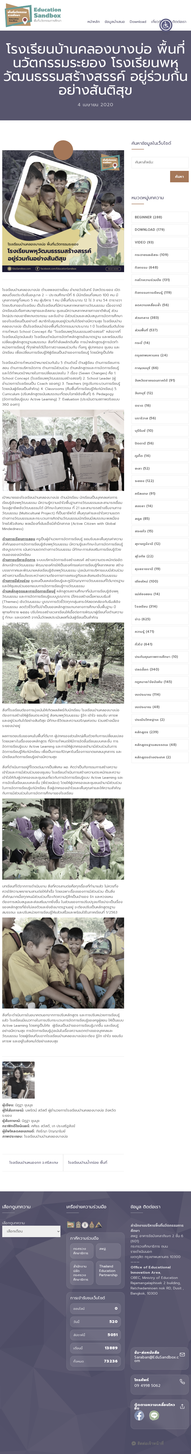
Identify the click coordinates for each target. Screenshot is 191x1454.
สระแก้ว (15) (144, 531)
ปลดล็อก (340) (147, 669)
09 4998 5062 (147, 1386)
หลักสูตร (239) (146, 732)
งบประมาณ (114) (147, 694)
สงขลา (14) (144, 506)
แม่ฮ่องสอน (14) (147, 594)
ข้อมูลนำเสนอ (115, 21)
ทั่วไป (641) (143, 644)
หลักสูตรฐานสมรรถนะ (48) (156, 744)
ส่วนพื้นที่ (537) (146, 330)
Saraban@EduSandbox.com (156, 1359)
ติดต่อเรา (179, 21)
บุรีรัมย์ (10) (144, 430)
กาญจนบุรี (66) (146, 368)
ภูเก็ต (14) (142, 455)
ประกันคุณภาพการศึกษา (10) (156, 656)
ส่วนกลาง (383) (147, 317)
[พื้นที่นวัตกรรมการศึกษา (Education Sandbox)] (32, 15)
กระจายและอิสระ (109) (151, 254)
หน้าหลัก (94, 21)
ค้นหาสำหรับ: (144, 162)
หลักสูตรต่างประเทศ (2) (153, 757)
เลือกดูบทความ (13, 1223)
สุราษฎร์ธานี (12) (147, 543)
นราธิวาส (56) (145, 418)
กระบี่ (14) (142, 342)
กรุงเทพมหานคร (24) (151, 355)
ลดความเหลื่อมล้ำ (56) (152, 305)
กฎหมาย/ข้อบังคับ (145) (153, 681)
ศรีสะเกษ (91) (145, 493)
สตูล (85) (142, 518)
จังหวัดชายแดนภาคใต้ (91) (155, 380)
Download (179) (150, 229)
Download (138, 21)
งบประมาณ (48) (147, 707)
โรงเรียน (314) (146, 606)
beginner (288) (148, 217)
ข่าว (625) (142, 619)
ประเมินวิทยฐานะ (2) (150, 719)
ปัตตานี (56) (144, 443)
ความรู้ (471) (144, 631)
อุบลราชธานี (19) (147, 569)
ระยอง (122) (144, 481)
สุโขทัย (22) (144, 556)
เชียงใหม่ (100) (146, 581)
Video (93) (144, 242)
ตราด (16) (143, 405)
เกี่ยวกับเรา (159, 21)
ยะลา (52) (142, 468)
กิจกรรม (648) (146, 267)
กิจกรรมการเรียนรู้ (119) (153, 292)
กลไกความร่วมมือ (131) (152, 280)
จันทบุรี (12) (144, 393)
